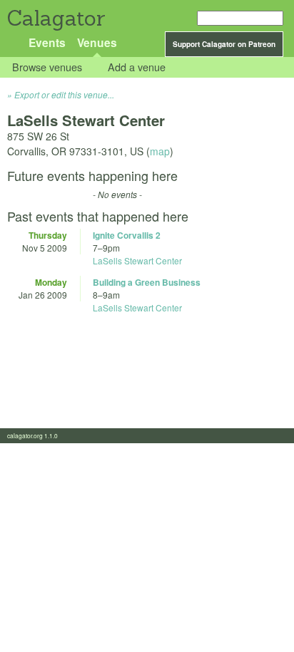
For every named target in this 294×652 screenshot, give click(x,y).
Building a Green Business (147, 282)
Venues (97, 42)
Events (47, 42)
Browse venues (47, 67)
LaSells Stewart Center (137, 260)
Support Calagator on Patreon (224, 44)
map (160, 151)
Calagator (55, 18)
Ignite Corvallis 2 (127, 235)
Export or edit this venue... (64, 94)
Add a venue (137, 67)
